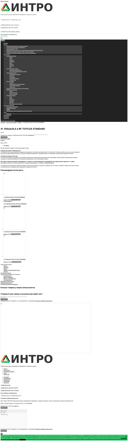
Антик (10, 57)
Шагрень (11, 60)
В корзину (4, 137)
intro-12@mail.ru (5, 34)
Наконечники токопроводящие (17, 84)
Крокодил (11, 61)
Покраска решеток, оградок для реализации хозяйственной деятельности (25, 50)
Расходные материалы (12, 106)
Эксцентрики (12, 80)
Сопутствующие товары (12, 68)
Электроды (12, 87)
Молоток (11, 65)
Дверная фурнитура (12, 73)
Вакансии (9, 113)
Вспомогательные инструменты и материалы (18, 88)
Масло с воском (13, 94)
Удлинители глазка (14, 78)
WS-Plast (11, 101)
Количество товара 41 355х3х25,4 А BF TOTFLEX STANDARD (17, 135)
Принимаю (22, 439)
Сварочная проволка (14, 85)
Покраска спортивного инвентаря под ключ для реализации (21, 53)
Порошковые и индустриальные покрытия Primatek (19, 111)
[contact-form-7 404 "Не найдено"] (10, 406)
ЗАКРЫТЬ (4, 407)
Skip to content (4, 1)
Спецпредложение (9, 105)
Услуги (5, 44)
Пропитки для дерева (12, 89)
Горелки (11, 82)
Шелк (10, 63)
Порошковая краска (11, 56)
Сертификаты (7, 115)
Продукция (7, 54)
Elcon (10, 97)
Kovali (10, 98)
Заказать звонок (15, 31)
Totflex (8, 109)
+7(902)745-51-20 (5, 27)
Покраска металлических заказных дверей (17, 46)
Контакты (6, 118)
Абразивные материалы (15, 70)
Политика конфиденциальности (9, 398)
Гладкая (11, 64)
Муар (10, 58)
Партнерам (7, 380)
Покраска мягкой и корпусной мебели (16, 47)
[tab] (43, 145)
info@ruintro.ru (13, 34)
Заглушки (11, 75)
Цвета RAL (6, 374)
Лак (10, 67)
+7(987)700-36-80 (5, 31)
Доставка (6, 116)
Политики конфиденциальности (43, 301)
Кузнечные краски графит (15, 104)
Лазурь (11, 91)
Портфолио (7, 381)
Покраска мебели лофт (12, 49)
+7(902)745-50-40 (5, 25)
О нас (5, 112)
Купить (3, 140)
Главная (6, 43)
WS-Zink (11, 102)
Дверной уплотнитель (14, 74)
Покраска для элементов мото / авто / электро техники (20, 51)
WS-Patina (11, 99)
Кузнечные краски (11, 95)
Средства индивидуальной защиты (18, 71)
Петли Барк (12, 77)
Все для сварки (10, 81)
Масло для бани (13, 92)
